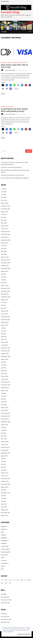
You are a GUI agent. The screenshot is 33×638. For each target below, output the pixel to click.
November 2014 (5, 512)
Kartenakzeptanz (6, 552)
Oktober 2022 (5, 294)
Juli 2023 (3, 274)
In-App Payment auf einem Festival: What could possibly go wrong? (14, 110)
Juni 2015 (3, 498)
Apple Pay (3, 529)
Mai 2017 (3, 464)
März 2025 (4, 223)
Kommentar (4, 555)
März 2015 (4, 507)
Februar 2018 (4, 441)
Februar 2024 (4, 257)
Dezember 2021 (5, 317)
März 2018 (4, 439)
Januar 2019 (4, 410)
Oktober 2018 (5, 419)
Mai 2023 (3, 280)
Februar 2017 (4, 473)
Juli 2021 (3, 328)
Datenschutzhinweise (9, 631)
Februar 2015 (4, 510)
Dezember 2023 (5, 260)
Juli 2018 (3, 427)
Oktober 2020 (5, 353)
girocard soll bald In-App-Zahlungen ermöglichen (15, 178)
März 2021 (4, 339)
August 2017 (4, 456)
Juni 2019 (3, 396)
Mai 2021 (3, 334)
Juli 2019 (3, 393)
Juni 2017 (3, 461)
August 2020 (4, 359)
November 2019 (5, 385)
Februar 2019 (4, 407)
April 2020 (4, 370)
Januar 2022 (4, 314)
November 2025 (5, 209)
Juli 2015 (3, 495)
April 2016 (4, 490)
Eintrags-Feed (5, 597)
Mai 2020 (3, 368)
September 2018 (5, 422)
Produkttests (24, 62)
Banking (9, 62)
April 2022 (4, 308)
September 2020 (5, 356)
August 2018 (4, 424)
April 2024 (4, 251)
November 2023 (5, 263)
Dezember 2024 (5, 231)
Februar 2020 (4, 376)
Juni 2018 (3, 430)
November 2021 (5, 319)
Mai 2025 (3, 217)
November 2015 (5, 493)
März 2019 (4, 405)
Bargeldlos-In (5, 540)
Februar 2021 (4, 342)
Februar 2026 (4, 203)
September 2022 (5, 297)
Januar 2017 (4, 476)
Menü (5, 31)
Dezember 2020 (5, 348)
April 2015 (4, 504)
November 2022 (5, 291)
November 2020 (5, 351)
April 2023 (4, 282)
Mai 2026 (3, 194)
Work (2, 569)
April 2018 (4, 436)
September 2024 (5, 240)
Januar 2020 (4, 379)
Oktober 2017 (5, 450)
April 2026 (4, 197)
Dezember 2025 (5, 206)
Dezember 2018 (5, 413)
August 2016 (4, 487)
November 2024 (5, 234)
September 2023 (5, 268)
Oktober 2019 (5, 388)
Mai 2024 (3, 248)
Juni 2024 (3, 246)
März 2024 (4, 254)
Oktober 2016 (5, 481)
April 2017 (4, 467)
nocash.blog (10, 12)
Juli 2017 (3, 459)
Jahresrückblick (5, 549)
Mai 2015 (3, 501)
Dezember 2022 (5, 288)
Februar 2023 (4, 285)
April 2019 (4, 402)
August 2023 (4, 271)
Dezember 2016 (5, 478)
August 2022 (4, 300)
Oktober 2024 (5, 237)
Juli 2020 (3, 362)
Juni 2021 (3, 331)
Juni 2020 (3, 365)
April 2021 (4, 336)
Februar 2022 (4, 311)
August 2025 (4, 211)
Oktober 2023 (5, 265)
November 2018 (5, 416)
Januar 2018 (4, 444)
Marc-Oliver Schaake (10, 70)
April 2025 (4, 220)
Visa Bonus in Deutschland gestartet (11, 167)
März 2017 (4, 470)
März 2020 (4, 373)
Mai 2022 (3, 305)
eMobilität (4, 543)
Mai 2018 (3, 433)
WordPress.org (5, 603)
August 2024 (4, 243)
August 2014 (4, 515)
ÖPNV (2, 557)
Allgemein (3, 62)
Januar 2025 (4, 229)
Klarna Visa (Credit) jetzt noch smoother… (13, 175)
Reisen (3, 566)
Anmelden (4, 594)
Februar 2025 (4, 226)
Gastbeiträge (4, 546)
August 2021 (4, 325)
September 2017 (5, 453)
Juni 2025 (3, 214)
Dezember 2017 (5, 447)
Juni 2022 (3, 302)
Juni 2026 (3, 192)
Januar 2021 (4, 345)
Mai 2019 (3, 399)
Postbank (3, 560)
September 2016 (5, 484)
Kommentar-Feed (6, 600)
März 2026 (4, 200)
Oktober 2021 (5, 322)
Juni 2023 (3, 277)
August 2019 (4, 390)
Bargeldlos (15, 62)
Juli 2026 (3, 189)
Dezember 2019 (5, 382)
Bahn (2, 532)
